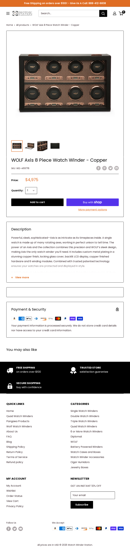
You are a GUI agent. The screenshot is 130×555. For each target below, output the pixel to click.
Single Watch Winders (84, 411)
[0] (121, 13)
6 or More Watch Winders (86, 431)
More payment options (92, 209)
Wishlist (11, 491)
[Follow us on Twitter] (14, 529)
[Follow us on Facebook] (8, 529)
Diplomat (76, 436)
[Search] (103, 13)
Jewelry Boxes (79, 467)
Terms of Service (16, 457)
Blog (9, 442)
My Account (13, 486)
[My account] (114, 13)
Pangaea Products (17, 421)
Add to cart (37, 202)
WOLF (74, 442)
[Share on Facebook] (98, 168)
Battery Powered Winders (87, 447)
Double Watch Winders (85, 416)
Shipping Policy (15, 447)
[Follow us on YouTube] (20, 529)
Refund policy (14, 462)
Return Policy (14, 452)
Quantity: (17, 190)
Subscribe (81, 504)
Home (9, 25)
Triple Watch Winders (84, 421)
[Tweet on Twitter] (110, 168)
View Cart (12, 501)
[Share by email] (116, 168)
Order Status (14, 496)
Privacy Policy (14, 506)
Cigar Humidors (80, 462)
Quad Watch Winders (19, 416)
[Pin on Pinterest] (104, 168)
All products (22, 25)
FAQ (9, 436)
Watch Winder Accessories (87, 457)
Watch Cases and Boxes (86, 452)
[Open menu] (8, 13)
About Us (12, 431)
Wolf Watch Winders (19, 426)
